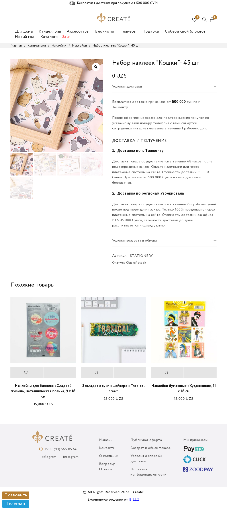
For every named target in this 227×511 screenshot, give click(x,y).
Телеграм (15, 504)
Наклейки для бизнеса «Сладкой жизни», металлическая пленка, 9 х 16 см (43, 391)
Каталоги (49, 37)
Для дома (24, 31)
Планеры (128, 31)
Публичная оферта (146, 440)
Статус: (118, 263)
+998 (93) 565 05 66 (60, 449)
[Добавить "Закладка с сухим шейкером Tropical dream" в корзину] (97, 372)
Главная (16, 45)
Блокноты (104, 31)
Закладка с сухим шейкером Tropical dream (113, 388)
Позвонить (15, 495)
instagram (71, 457)
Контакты (107, 448)
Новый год (25, 37)
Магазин (106, 440)
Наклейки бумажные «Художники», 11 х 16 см (183, 388)
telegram (49, 457)
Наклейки (59, 45)
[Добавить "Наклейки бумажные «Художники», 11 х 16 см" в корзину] (167, 372)
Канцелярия (50, 31)
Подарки (150, 31)
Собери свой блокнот (185, 31)
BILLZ (134, 499)
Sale (66, 37)
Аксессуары (78, 31)
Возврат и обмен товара (150, 448)
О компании (108, 456)
